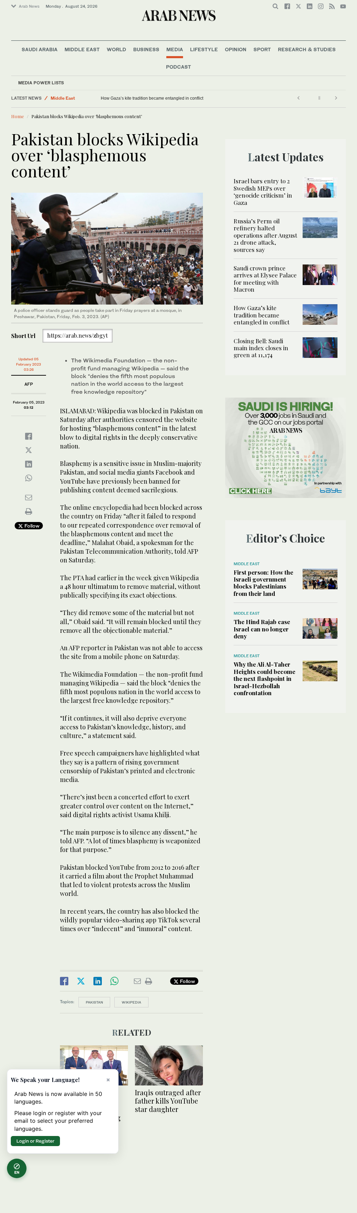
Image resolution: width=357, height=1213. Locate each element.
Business (146, 49)
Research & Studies (307, 49)
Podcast (178, 67)
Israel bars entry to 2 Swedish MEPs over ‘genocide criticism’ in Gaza (263, 191)
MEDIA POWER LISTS (41, 82)
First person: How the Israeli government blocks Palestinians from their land (263, 582)
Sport (262, 49)
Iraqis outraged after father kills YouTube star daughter (168, 1101)
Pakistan (94, 1002)
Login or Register (35, 1141)
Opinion (235, 49)
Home (17, 116)
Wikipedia (131, 1002)
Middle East (82, 49)
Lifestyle (204, 49)
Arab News (29, 6)
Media (174, 49)
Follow (31, 526)
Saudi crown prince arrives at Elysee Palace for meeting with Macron (265, 278)
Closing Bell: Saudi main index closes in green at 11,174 (261, 348)
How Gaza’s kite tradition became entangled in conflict (152, 98)
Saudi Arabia (40, 49)
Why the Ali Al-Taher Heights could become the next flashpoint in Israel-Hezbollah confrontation (264, 678)
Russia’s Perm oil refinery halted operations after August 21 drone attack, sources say (265, 235)
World (116, 49)
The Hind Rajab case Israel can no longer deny (262, 629)
